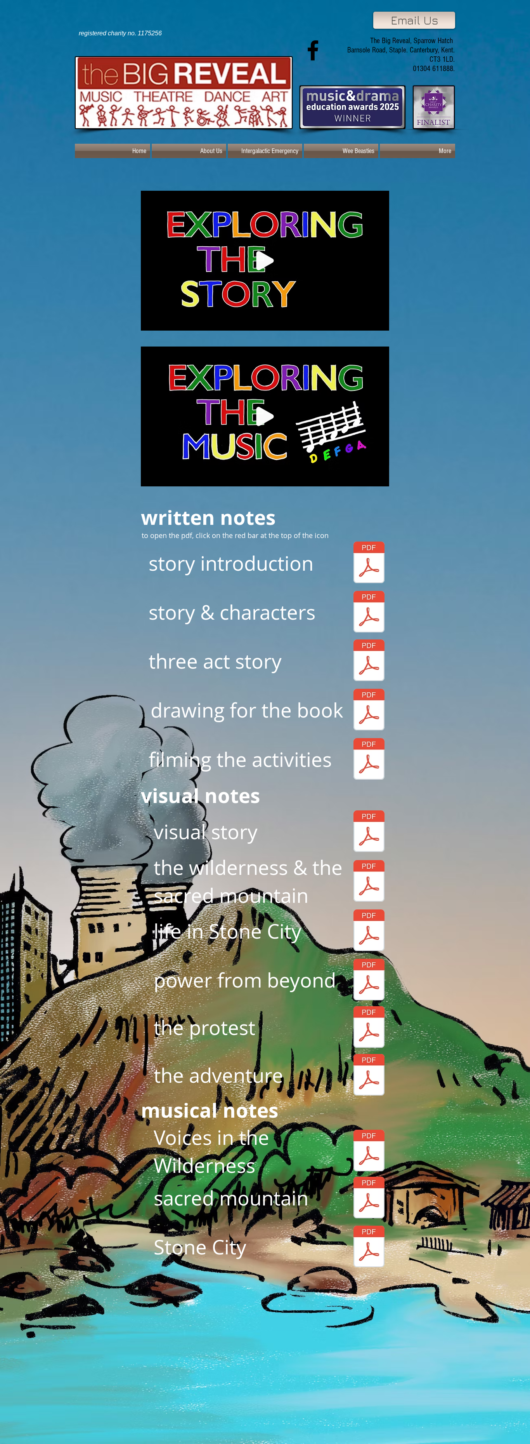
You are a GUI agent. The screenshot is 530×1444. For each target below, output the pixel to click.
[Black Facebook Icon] (313, 50)
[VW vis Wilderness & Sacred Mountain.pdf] (369, 882)
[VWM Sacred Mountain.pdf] (369, 1198)
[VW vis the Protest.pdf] (369, 1028)
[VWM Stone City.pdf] (369, 1247)
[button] (379, 322)
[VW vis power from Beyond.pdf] (369, 980)
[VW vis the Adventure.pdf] (369, 1076)
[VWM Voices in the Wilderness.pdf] (369, 1151)
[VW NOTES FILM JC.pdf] (369, 760)
